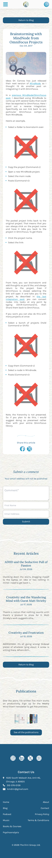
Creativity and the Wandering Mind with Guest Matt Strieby (26, 598)
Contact (45, 808)
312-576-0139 (13, 785)
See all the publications (26, 732)
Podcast (7, 814)
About (46, 802)
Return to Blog (26, 20)
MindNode (35, 83)
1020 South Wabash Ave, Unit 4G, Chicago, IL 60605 (27, 779)
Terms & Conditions (38, 820)
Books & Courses (12, 826)
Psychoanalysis (11, 832)
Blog (5, 808)
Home (6, 802)
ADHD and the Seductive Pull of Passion (26, 563)
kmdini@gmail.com (17, 789)
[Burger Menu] (5, 4)
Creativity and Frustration (26, 632)
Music (6, 820)
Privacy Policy (42, 814)
